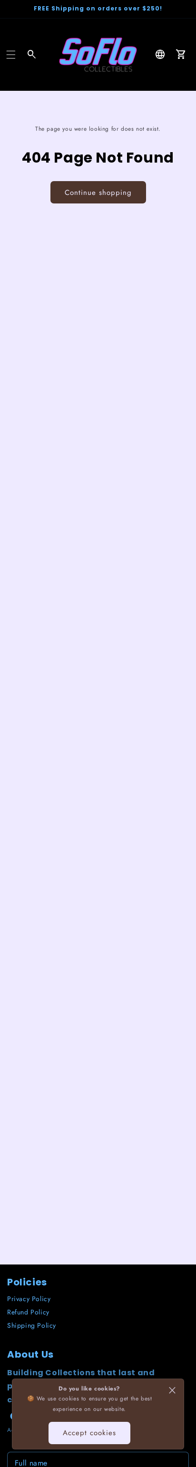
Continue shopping (98, 192)
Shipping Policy (31, 1325)
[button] (10, 54)
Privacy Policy (28, 1298)
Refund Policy (28, 1312)
